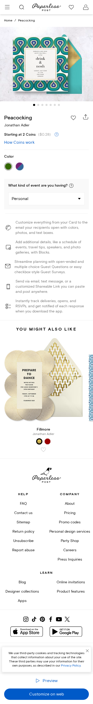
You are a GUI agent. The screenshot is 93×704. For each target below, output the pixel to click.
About (70, 503)
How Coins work (19, 142)
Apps (22, 601)
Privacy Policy (71, 666)
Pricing (69, 513)
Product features (71, 591)
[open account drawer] (86, 7)
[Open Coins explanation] (56, 134)
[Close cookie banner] (87, 651)
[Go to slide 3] (42, 105)
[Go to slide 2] (38, 105)
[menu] (7, 7)
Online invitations (71, 582)
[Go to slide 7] (59, 105)
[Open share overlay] (86, 117)
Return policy (23, 531)
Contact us (23, 513)
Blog (22, 582)
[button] (71, 185)
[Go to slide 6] (55, 105)
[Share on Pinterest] (42, 619)
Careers (69, 550)
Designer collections (22, 591)
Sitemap (23, 522)
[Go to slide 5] (51, 105)
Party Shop (70, 541)
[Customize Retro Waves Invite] (46, 64)
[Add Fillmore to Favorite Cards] (43, 450)
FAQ (23, 503)
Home (8, 20)
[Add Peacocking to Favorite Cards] (73, 118)
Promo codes (70, 522)
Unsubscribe (23, 541)
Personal (20, 198)
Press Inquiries (70, 559)
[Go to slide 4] (46, 105)
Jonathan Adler (16, 125)
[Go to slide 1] (34, 105)
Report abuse (23, 550)
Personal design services (69, 531)
